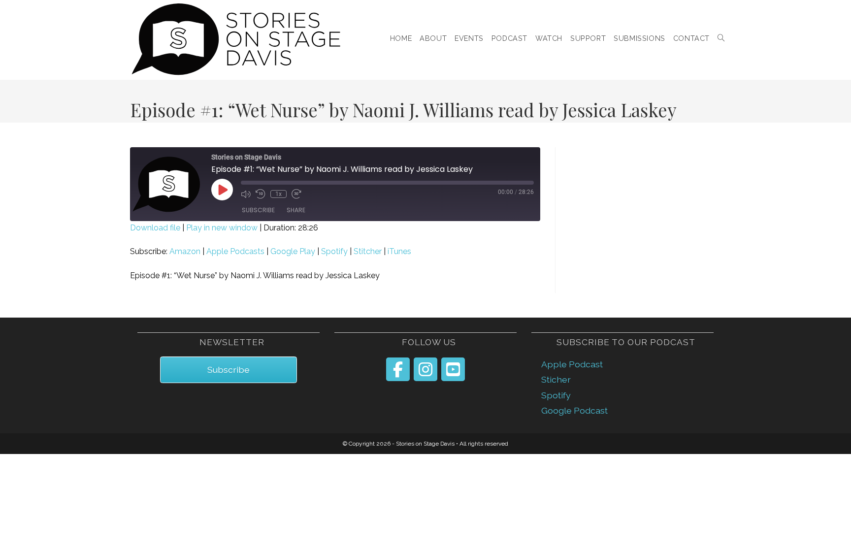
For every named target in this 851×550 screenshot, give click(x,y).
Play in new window (222, 227)
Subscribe (258, 210)
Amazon (184, 251)
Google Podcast (574, 410)
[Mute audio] (246, 194)
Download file (155, 227)
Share (296, 210)
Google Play (292, 251)
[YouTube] (453, 369)
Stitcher (368, 251)
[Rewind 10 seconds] (260, 194)
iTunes (399, 251)
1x (278, 194)
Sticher (556, 379)
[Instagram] (425, 369)
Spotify (334, 251)
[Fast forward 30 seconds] (296, 194)
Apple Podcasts (235, 251)
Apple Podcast (572, 364)
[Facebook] (398, 369)
